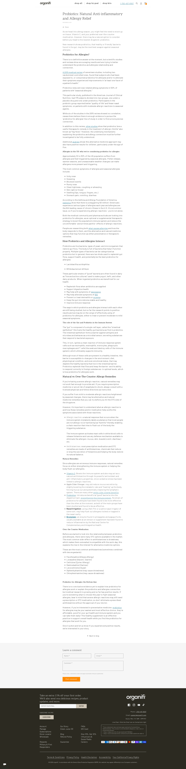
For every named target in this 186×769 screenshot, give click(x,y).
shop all (78, 3)
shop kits (107, 3)
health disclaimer (89, 757)
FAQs (83, 726)
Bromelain (71, 517)
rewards (43, 742)
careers (84, 742)
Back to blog (94, 636)
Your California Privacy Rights (126, 757)
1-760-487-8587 (127, 3)
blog (62, 734)
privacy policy (73, 757)
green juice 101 (66, 729)
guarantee (64, 742)
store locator (45, 734)
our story (64, 726)
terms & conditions (56, 757)
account (43, 726)
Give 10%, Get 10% (88, 734)
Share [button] (67, 27)
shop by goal (92, 3)
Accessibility (105, 757)
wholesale (44, 737)
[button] (137, 3)
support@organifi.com (138, 715)
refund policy (66, 737)
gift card (84, 729)
